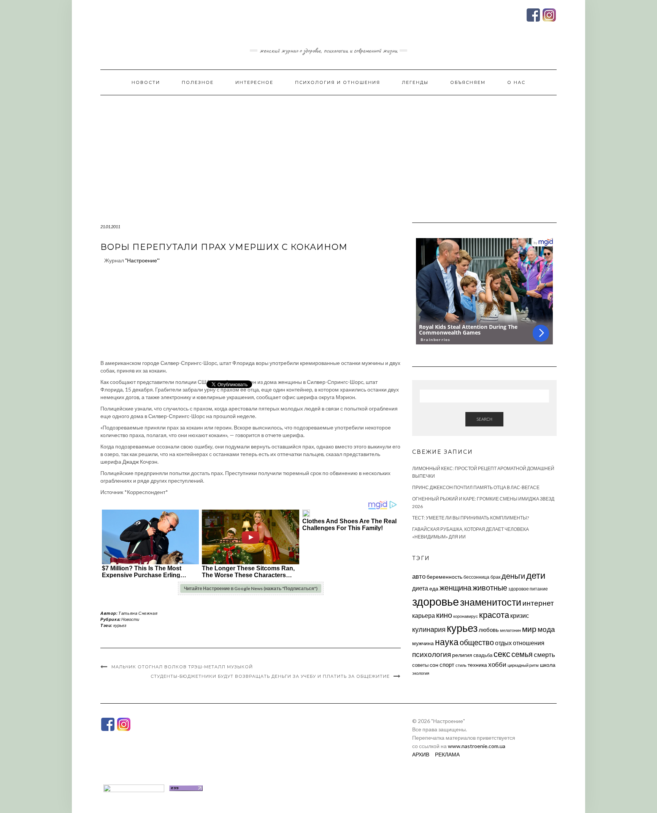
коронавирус (465, 616)
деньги (513, 575)
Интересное (254, 82)
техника (477, 664)
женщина (455, 587)
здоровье (435, 601)
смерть (544, 654)
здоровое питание (528, 589)
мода (546, 629)
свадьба (482, 655)
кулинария (429, 629)
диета (420, 588)
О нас (516, 82)
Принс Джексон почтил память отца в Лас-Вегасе (476, 487)
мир (529, 629)
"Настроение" (142, 260)
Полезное (198, 82)
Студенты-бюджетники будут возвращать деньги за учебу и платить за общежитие (270, 676)
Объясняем (468, 82)
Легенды (415, 82)
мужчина (423, 643)
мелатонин (510, 630)
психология (431, 654)
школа (547, 664)
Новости (146, 82)
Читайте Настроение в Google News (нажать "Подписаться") (250, 588)
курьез (119, 625)
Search (484, 419)
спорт (447, 664)
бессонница (476, 577)
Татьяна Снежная (137, 613)
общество (477, 642)
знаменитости (490, 602)
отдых (503, 642)
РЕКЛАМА (447, 754)
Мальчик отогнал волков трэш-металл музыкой (182, 666)
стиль (461, 665)
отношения (528, 642)
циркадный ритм (523, 665)
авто (418, 576)
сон (434, 664)
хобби (497, 664)
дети (535, 575)
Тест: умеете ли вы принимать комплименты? (470, 518)
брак (495, 577)
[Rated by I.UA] (133, 787)
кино (444, 615)
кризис (519, 615)
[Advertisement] (328, 152)
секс (502, 654)
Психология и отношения (337, 82)
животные (490, 587)
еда (433, 588)
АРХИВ (420, 754)
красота (494, 615)
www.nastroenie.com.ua (476, 746)
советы (420, 665)
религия (462, 655)
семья (522, 653)
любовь (489, 629)
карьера (423, 615)
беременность (444, 576)
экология (420, 673)
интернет (538, 603)
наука (447, 641)
